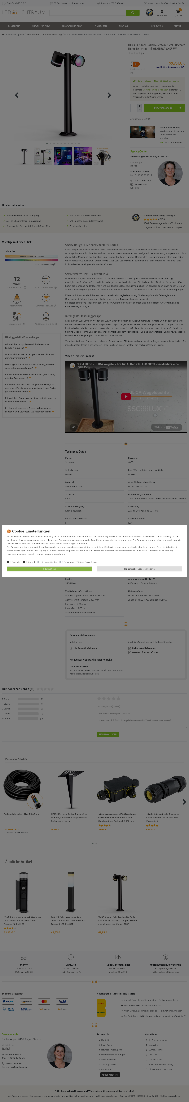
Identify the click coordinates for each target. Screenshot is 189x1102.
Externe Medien (49, 562)
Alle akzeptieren (49, 569)
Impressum (129, 550)
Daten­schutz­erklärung (55, 554)
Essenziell (16, 562)
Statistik (31, 562)
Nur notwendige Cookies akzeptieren (139, 569)
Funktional (69, 562)
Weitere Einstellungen (87, 562)
